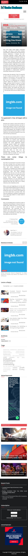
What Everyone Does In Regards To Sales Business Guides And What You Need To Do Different (14, 274)
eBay (18, 357)
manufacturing (8, 362)
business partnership (20, 352)
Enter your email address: (14, 514)
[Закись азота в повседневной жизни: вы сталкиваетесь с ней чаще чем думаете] (14, 470)
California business (7, 355)
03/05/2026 (22, 295)
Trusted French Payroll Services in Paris (18, 292)
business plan (6, 354)
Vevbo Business (17, 518)
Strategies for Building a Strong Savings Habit (14, 19)
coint (5, 357)
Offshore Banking (6, 368)
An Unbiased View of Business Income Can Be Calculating (11, 222)
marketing (8, 364)
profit (22, 367)
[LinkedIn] (22, 1)
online (15, 367)
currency (11, 357)
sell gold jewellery (6, 369)
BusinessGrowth (13, 349)
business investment (20, 351)
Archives (3, 339)
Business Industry (6, 351)
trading (21, 369)
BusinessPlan (21, 354)
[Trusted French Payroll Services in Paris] (14, 435)
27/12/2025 (22, 314)
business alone (6, 349)
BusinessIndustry (21, 349)
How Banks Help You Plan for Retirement (18, 319)
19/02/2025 (22, 330)
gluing (23, 357)
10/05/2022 (14, 43)
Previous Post (14, 219)
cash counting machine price (18, 355)
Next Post (13, 230)
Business (6, 25)
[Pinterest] (26, 1)
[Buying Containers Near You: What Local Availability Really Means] (14, 452)
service (14, 369)
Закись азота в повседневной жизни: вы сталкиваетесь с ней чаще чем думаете (18, 310)
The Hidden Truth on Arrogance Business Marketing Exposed (16, 234)
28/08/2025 (22, 322)
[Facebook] (19, 1)
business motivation (7, 352)
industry (7, 359)
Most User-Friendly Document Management (12, 366)
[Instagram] (24, 1)
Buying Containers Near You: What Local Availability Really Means (18, 300)
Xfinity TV (5, 371)
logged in (11, 286)
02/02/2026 (22, 305)
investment (9, 361)
